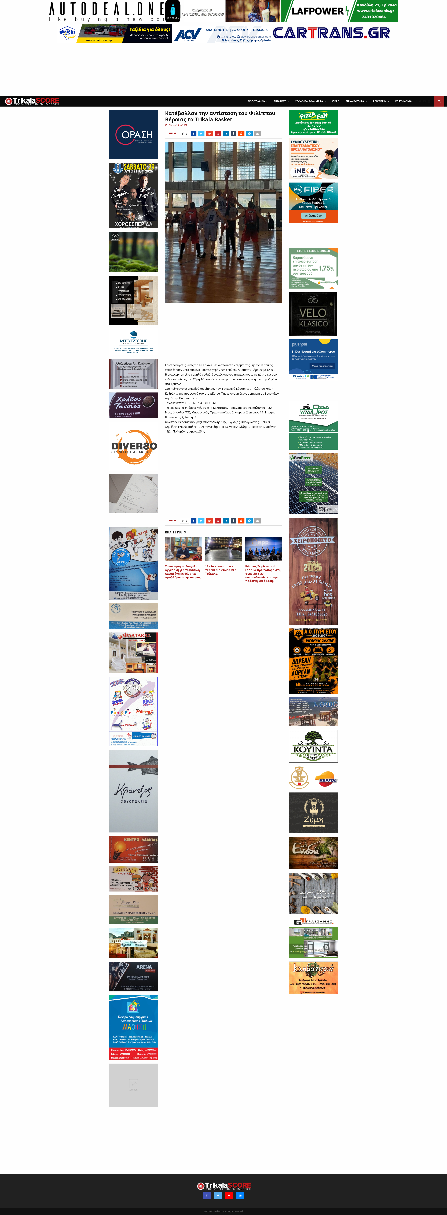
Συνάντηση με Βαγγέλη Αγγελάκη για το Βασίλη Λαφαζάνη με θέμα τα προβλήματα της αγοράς (183, 571)
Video (335, 101)
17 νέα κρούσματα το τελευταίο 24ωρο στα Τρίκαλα (220, 570)
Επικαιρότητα (355, 101)
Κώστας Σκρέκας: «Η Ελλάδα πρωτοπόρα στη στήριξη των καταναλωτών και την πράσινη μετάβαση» (263, 573)
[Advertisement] (223, 69)
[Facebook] (417, 101)
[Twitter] (421, 101)
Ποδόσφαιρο (256, 101)
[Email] (430, 101)
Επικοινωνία (403, 101)
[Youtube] (425, 101)
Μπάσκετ (280, 101)
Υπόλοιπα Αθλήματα (309, 101)
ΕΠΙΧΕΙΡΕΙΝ (379, 101)
